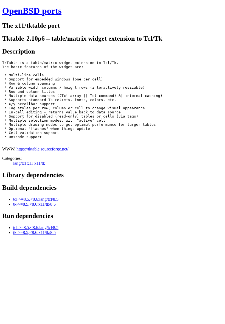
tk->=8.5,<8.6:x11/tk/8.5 (34, 204)
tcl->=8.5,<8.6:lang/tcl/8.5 (35, 199)
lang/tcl (19, 163)
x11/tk (39, 163)
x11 (30, 163)
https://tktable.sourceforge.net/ (42, 149)
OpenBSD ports (31, 11)
